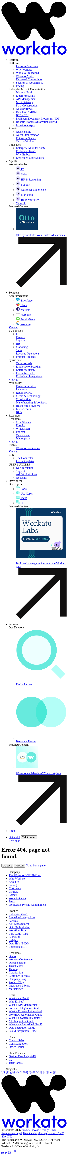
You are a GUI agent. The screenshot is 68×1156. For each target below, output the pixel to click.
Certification (16, 972)
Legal (18, 1133)
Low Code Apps (18, 933)
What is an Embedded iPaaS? (25, 1024)
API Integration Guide (21, 1021)
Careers (13, 894)
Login (12, 830)
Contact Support (18, 1043)
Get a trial (14, 837)
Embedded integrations (22, 917)
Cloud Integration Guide (23, 1030)
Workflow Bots (17, 930)
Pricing (13, 885)
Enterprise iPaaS (18, 914)
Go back (7, 865)
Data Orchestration (19, 927)
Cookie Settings (40, 1130)
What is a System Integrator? (25, 1017)
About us (14, 881)
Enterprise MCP (18, 946)
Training (13, 969)
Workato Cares (17, 898)
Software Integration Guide (24, 1008)
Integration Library (19, 985)
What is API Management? (24, 1004)
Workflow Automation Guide (25, 1014)
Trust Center (16, 966)
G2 (10, 1059)
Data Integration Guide (22, 1027)
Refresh (19, 865)
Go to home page (36, 865)
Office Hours (16, 1046)
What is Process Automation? (25, 1011)
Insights (13, 940)
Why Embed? (16, 1001)
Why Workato (17, 878)
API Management (19, 923)
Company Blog (17, 979)
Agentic (13, 920)
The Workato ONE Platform (25, 875)
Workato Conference (20, 959)
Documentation (17, 962)
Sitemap (42, 1133)
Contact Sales (16, 1040)
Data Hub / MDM (19, 943)
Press (12, 901)
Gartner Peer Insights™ (22, 1056)
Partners (13, 891)
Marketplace (16, 988)
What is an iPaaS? (19, 998)
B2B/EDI (14, 936)
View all (13, 327)
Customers (15, 888)
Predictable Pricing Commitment (27, 904)
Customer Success (19, 975)
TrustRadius (15, 1062)
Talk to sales (29, 837)
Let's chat (14, 840)
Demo (12, 956)
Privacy (25, 1130)
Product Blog (16, 982)
